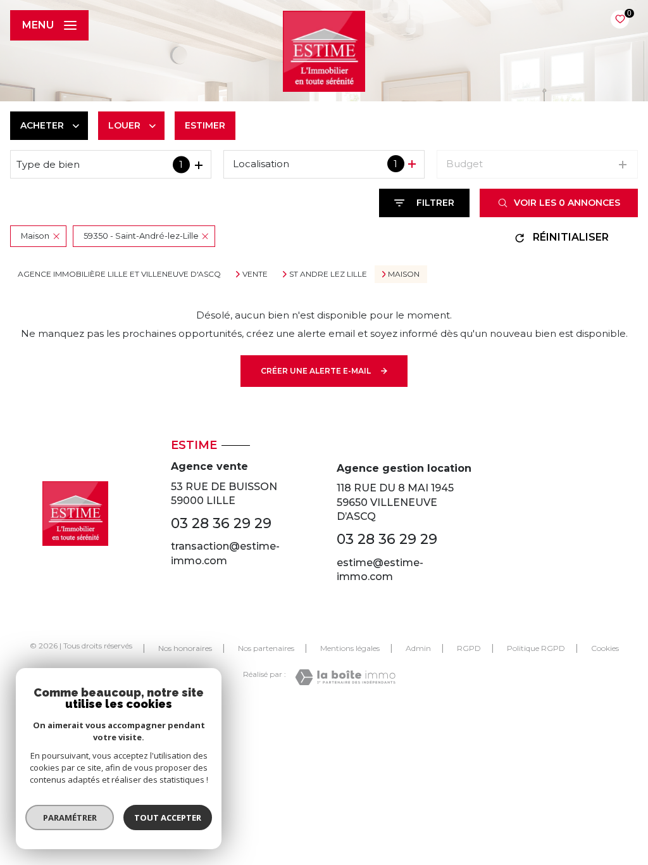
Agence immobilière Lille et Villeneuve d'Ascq (119, 274)
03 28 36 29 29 (221, 523)
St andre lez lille (328, 274)
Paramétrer (70, 817)
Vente (255, 274)
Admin (418, 648)
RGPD (469, 648)
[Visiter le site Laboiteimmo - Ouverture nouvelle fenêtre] (345, 677)
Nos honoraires (185, 648)
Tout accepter (167, 817)
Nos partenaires (266, 648)
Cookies (605, 648)
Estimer (205, 125)
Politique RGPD (536, 648)
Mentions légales (350, 648)
